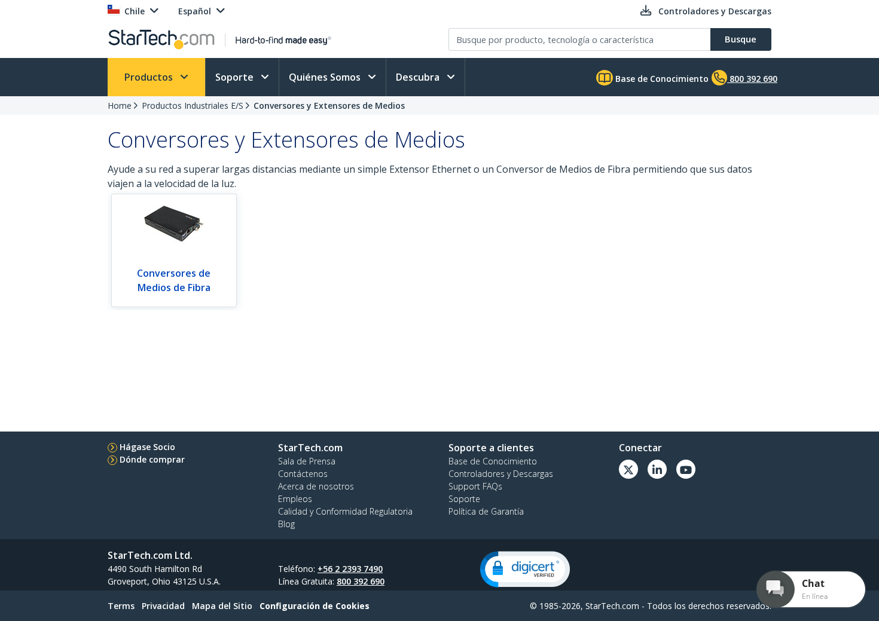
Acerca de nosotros (316, 486)
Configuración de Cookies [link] (315, 605)
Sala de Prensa (306, 461)
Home (120, 105)
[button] (525, 569)
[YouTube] (685, 469)
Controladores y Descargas (500, 473)
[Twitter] (628, 469)
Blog (286, 524)
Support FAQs (475, 486)
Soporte (235, 77)
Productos (149, 77)
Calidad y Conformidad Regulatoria (345, 511)
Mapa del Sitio (222, 605)
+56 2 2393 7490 (350, 568)
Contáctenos (303, 473)
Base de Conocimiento (661, 78)
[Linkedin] (657, 469)
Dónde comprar (152, 459)
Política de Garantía (486, 511)
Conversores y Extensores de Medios (329, 105)
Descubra (419, 77)
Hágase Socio (147, 446)
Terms (121, 605)
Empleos (295, 498)
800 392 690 (360, 581)
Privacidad (163, 605)
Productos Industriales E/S (192, 105)
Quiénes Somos (326, 77)
